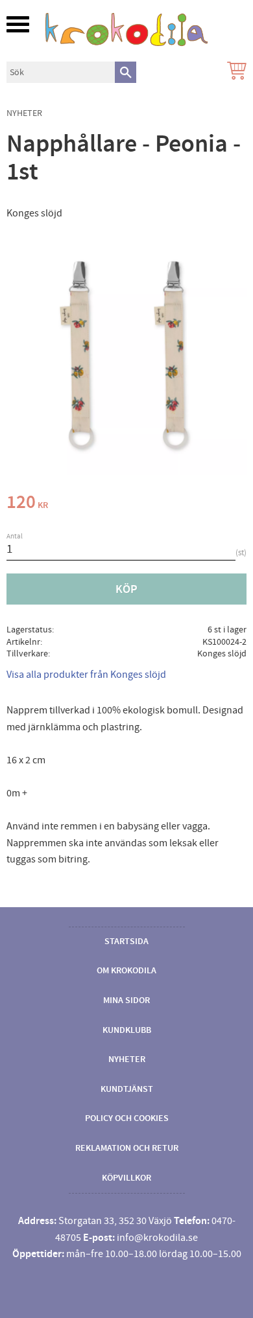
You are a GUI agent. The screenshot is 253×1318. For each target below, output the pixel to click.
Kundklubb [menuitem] (126, 1030)
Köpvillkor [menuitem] (126, 1178)
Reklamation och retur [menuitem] (126, 1148)
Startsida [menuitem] (126, 941)
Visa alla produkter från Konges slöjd (86, 674)
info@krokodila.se (157, 1237)
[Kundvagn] (234, 72)
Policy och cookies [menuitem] (127, 1118)
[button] (17, 24)
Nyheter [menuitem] (126, 1059)
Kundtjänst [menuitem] (127, 1089)
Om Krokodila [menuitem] (126, 971)
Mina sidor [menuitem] (126, 1000)
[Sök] (125, 72)
